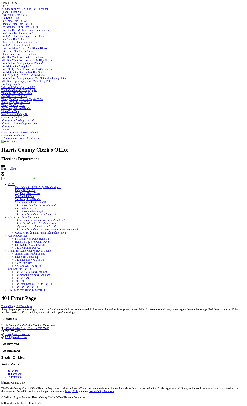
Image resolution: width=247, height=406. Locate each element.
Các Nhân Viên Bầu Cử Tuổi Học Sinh (22, 72)
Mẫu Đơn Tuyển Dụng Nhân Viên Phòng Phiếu (26, 81)
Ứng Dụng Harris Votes (14, 14)
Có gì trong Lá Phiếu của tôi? (17, 33)
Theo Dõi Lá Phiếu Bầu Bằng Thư (19, 42)
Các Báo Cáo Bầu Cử (13, 135)
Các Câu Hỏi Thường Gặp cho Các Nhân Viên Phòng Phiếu (33, 78)
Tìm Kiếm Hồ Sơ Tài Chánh (16, 93)
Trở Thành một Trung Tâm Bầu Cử (20, 138)
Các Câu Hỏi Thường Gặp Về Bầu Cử (22, 63)
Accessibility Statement (101, 391)
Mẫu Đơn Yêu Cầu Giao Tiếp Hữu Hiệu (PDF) (26, 60)
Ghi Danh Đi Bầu (10, 17)
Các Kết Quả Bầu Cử (12, 117)
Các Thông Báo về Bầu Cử (16, 108)
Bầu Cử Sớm (8, 126)
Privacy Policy (72, 391)
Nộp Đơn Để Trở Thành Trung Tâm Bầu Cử (25, 29)
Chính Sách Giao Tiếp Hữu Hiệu (18, 54)
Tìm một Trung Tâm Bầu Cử (16, 23)
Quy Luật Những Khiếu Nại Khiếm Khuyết (24, 48)
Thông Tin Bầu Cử (11, 11)
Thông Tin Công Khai (13, 105)
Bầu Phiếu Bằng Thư (12, 39)
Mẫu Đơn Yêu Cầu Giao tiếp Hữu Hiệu (22, 57)
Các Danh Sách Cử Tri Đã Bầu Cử (20, 132)
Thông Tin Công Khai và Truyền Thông (22, 99)
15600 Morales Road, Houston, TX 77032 (26, 328)
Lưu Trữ (5, 129)
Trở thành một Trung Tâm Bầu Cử (19, 26)
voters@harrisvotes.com (17, 334)
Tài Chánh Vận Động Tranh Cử (18, 87)
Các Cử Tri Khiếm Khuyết (15, 45)
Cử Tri (4, 5)
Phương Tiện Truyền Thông (16, 102)
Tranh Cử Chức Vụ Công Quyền (19, 90)
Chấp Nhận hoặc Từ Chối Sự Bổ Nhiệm (23, 75)
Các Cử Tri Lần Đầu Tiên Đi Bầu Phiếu (22, 36)
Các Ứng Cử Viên (11, 84)
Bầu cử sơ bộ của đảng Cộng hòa (19, 123)
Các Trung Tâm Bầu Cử (14, 20)
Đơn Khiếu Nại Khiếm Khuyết (17, 51)
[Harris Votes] (9, 141)
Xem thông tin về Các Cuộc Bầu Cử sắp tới (24, 8)
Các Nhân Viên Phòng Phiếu (16, 66)
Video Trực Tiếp (10, 111)
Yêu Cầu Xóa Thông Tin (14, 114)
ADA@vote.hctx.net (16, 337)
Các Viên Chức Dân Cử (14, 96)
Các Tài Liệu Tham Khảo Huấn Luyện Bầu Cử (26, 69)
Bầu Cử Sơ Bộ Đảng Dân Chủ (17, 120)
